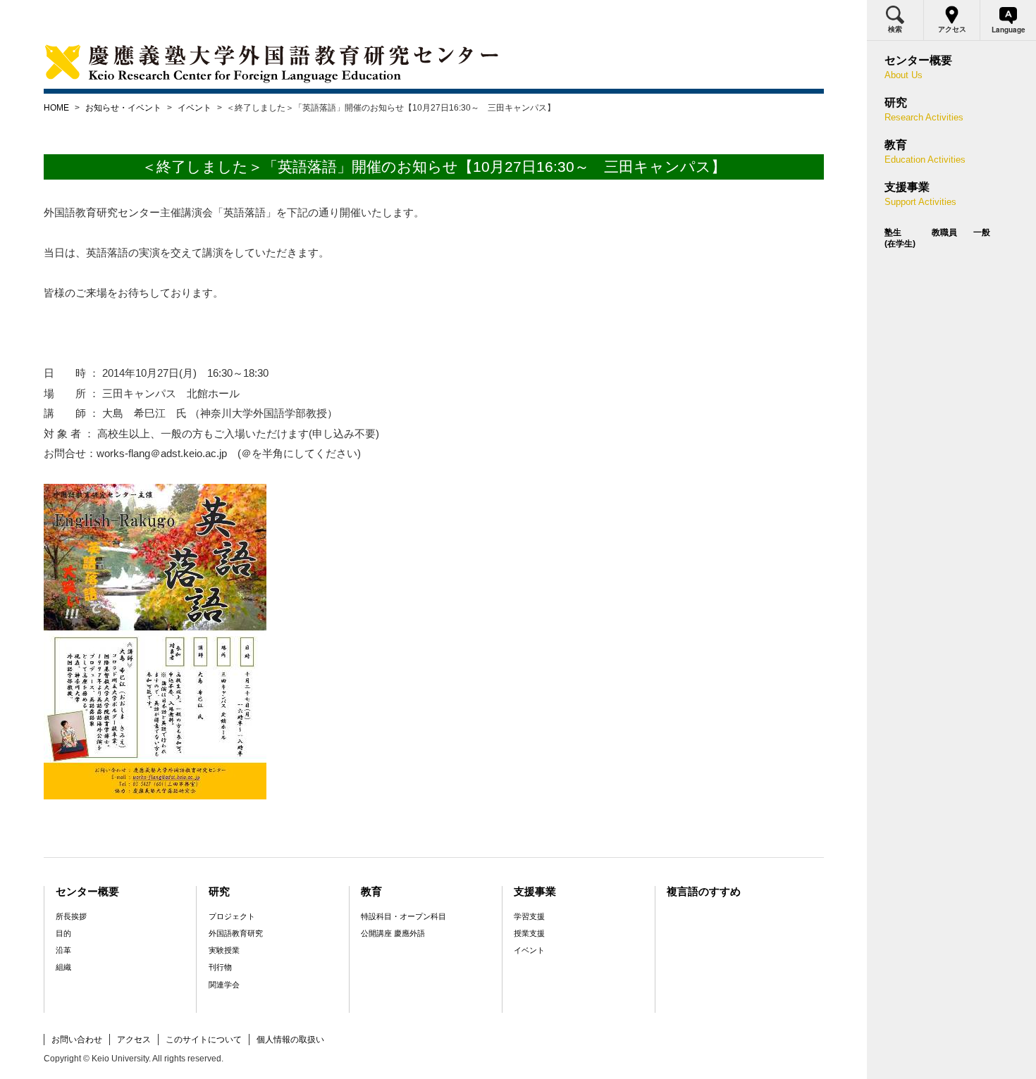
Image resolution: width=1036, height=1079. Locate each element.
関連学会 (224, 984)
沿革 (63, 950)
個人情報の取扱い (290, 1039)
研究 (219, 891)
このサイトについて (204, 1039)
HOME (56, 108)
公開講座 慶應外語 (393, 933)
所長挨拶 (71, 916)
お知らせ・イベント (123, 108)
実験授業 (224, 950)
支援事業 (535, 891)
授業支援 (529, 933)
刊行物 (220, 967)
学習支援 (529, 916)
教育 (371, 891)
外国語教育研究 (236, 933)
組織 (63, 967)
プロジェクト (232, 916)
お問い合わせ (76, 1039)
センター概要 (87, 891)
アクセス (134, 1039)
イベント (194, 108)
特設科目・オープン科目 (403, 916)
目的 (63, 933)
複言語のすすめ (704, 891)
